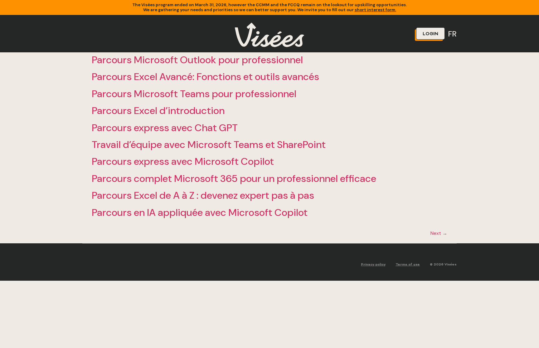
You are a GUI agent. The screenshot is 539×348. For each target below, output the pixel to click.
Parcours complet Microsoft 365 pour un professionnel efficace (234, 178)
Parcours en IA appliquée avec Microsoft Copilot (200, 212)
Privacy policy (373, 264)
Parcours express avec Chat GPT (165, 127)
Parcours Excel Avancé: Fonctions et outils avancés (205, 76)
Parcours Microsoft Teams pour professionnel (194, 93)
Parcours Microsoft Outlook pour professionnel (197, 59)
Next (438, 233)
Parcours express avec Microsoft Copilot (183, 161)
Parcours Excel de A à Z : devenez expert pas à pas (203, 195)
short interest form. (375, 9)
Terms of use (408, 264)
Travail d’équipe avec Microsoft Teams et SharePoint (209, 144)
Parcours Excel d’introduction (158, 110)
